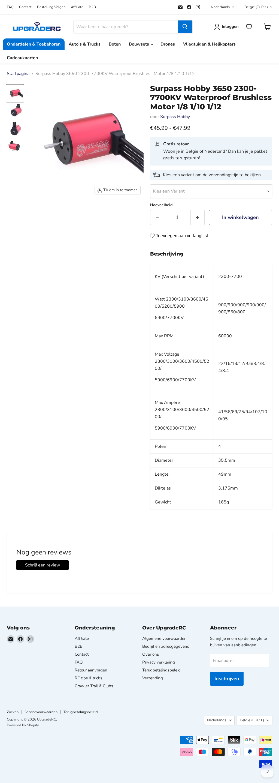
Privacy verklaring (158, 662)
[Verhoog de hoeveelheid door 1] (198, 217)
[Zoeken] (185, 26)
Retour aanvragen (91, 670)
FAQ (10, 7)
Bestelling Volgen (51, 7)
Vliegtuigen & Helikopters (209, 44)
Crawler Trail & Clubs (94, 686)
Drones (167, 44)
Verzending (152, 678)
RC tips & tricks (88, 678)
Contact (25, 7)
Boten (115, 44)
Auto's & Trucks (85, 44)
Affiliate (77, 7)
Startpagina (18, 73)
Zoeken (13, 712)
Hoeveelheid (161, 205)
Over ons (150, 654)
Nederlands (220, 7)
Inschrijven (226, 678)
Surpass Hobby (175, 117)
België (256, 7)
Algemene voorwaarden (164, 638)
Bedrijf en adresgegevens (165, 646)
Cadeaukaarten (22, 58)
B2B (92, 7)
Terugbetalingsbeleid (161, 670)
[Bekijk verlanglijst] (249, 26)
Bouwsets (139, 44)
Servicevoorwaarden (41, 712)
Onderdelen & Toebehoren (33, 44)
